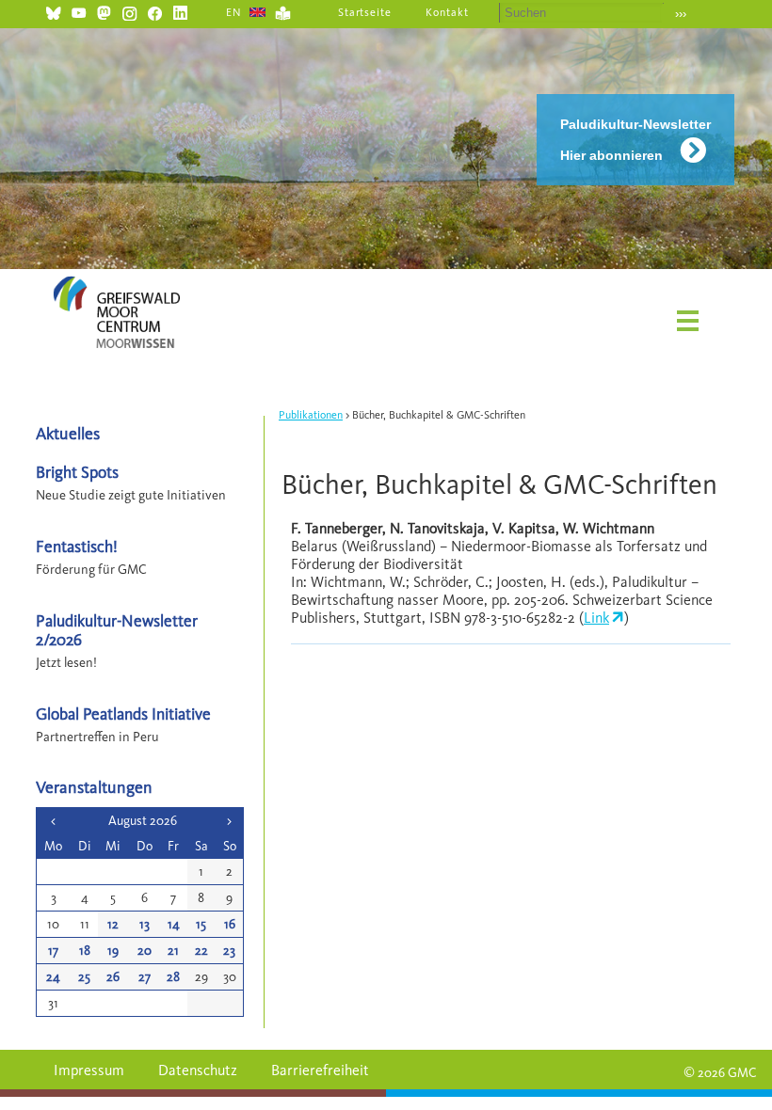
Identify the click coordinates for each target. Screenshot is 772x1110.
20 (144, 951)
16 (229, 924)
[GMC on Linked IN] (180, 11)
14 (174, 924)
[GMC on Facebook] (155, 11)
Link (596, 617)
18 (84, 951)
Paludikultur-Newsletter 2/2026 (117, 629)
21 (173, 951)
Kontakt (447, 12)
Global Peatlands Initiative (123, 713)
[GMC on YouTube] (79, 11)
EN (234, 12)
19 (113, 951)
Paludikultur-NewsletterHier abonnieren (635, 140)
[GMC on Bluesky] (53, 11)
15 (201, 924)
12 (113, 924)
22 (201, 951)
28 (173, 977)
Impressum (89, 1070)
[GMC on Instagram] (129, 11)
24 (53, 977)
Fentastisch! (77, 546)
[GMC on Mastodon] (104, 11)
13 (144, 924)
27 (144, 977)
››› (680, 14)
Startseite (365, 12)
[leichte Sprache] (283, 11)
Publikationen (311, 414)
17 (53, 951)
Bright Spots (77, 472)
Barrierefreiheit (320, 1070)
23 (229, 951)
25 (84, 977)
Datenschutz (197, 1070)
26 (113, 977)
